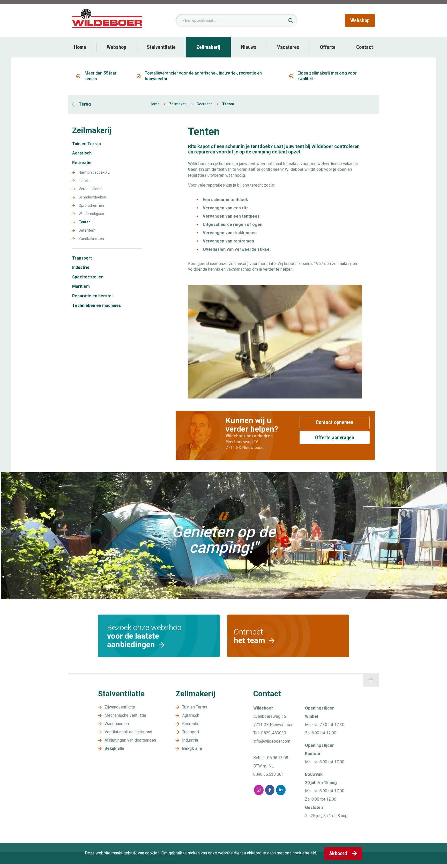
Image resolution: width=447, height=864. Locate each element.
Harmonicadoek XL (94, 172)
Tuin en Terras (86, 144)
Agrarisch (82, 153)
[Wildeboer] (107, 20)
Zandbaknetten (91, 239)
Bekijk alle (114, 748)
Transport (82, 258)
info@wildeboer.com (271, 741)
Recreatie (205, 104)
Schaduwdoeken (92, 197)
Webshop (116, 47)
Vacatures (288, 47)
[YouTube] (292, 790)
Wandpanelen (117, 723)
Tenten (85, 222)
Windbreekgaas (91, 214)
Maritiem (81, 286)
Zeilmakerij (208, 47)
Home (80, 47)
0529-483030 (273, 732)
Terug (84, 104)
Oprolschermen (91, 206)
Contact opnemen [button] (334, 422)
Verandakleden (91, 189)
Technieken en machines (96, 305)
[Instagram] (259, 790)
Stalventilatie (161, 47)
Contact (364, 47)
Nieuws (248, 47)
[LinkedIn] (281, 790)
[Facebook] (270, 790)
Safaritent (87, 230)
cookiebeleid (304, 853)
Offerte (328, 47)
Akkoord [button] (338, 853)
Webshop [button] (360, 20)
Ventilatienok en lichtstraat (128, 731)
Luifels (84, 181)
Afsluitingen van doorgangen (130, 740)
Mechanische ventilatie (125, 715)
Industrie (81, 267)
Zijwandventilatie (120, 707)
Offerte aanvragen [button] (334, 437)
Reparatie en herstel (92, 296)
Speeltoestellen (87, 277)
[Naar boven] (371, 680)
